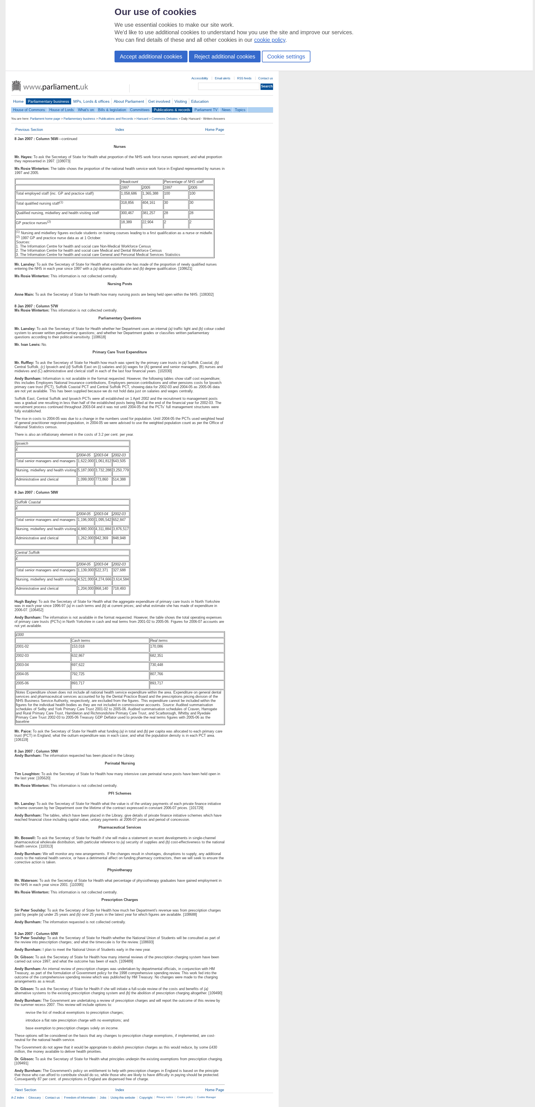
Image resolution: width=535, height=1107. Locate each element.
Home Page (214, 130)
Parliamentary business (48, 101)
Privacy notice (165, 1097)
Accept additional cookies (151, 56)
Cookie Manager (206, 1097)
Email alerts (222, 78)
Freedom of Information (80, 1097)
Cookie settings (286, 56)
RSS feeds (244, 78)
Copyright (145, 1097)
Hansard (142, 118)
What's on (86, 110)
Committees (140, 110)
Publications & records (172, 110)
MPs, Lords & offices (91, 101)
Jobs (103, 1097)
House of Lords (61, 110)
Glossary (34, 1097)
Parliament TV (206, 110)
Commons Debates (165, 118)
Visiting (180, 101)
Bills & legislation (112, 110)
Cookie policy (185, 1097)
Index (119, 130)
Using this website (123, 1097)
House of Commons (29, 110)
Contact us (265, 78)
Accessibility (199, 78)
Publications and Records (116, 118)
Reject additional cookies (224, 56)
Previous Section (29, 130)
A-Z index (17, 1097)
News (226, 110)
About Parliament (129, 101)
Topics (240, 110)
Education (200, 101)
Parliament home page (45, 118)
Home (18, 101)
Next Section (25, 1090)
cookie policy (269, 40)
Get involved (159, 101)
